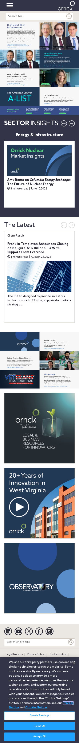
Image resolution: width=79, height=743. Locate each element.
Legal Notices (14, 654)
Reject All (39, 726)
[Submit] (69, 16)
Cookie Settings (40, 715)
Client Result (15, 235)
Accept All (39, 736)
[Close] (74, 663)
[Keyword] (71, 642)
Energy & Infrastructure (39, 135)
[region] (39, 700)
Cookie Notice (58, 654)
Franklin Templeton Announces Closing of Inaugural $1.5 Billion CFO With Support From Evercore (37, 248)
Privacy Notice (36, 654)
